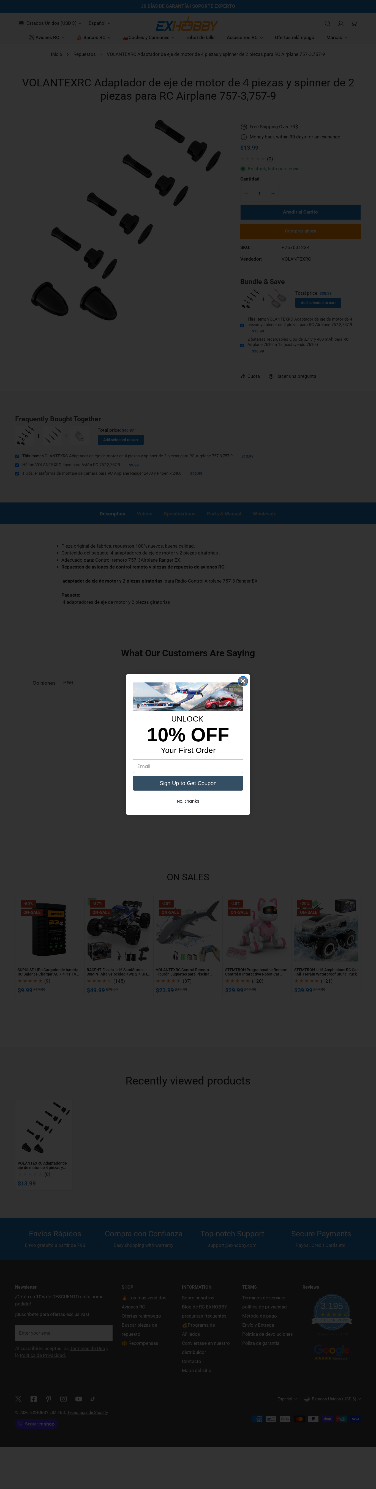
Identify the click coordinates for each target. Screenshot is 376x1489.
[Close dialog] (243, 681)
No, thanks (188, 801)
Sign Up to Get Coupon (188, 783)
